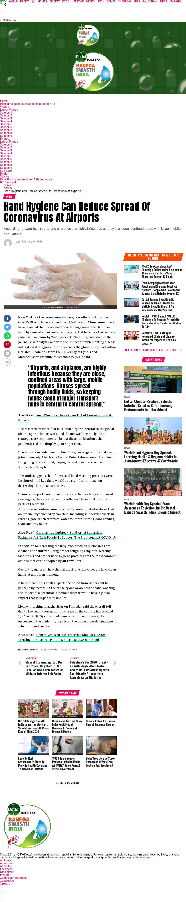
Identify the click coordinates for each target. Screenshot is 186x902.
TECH (101, 1)
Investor (5, 875)
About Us (6, 866)
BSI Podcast (8, 182)
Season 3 (6, 118)
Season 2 (6, 115)
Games (111, 1)
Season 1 (6, 112)
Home (4, 101)
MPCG (163, 1)
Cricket (55, 1)
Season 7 (6, 130)
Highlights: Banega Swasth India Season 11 (27, 104)
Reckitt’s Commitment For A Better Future (26, 179)
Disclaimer (7, 872)
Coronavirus (49, 650)
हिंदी (33, 1)
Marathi (175, 1)
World (13, 1)
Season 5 (6, 124)
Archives (5, 860)
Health (4, 173)
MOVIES (42, 1)
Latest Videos (9, 109)
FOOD (65, 1)
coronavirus (53, 317)
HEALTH (90, 1)
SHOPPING (124, 1)
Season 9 (6, 135)
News (8, 188)
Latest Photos (9, 141)
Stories (4, 176)
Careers (5, 883)
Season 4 (6, 121)
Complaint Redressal (13, 877)
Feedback (6, 869)
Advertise (6, 863)
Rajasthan (150, 1)
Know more (142, 857)
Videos (4, 106)
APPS (137, 1)
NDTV (3, 1)
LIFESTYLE (78, 1)
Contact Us (7, 880)
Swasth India (68, 650)
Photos (4, 138)
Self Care (6, 170)
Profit (24, 1)
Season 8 (6, 133)
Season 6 (6, 127)
